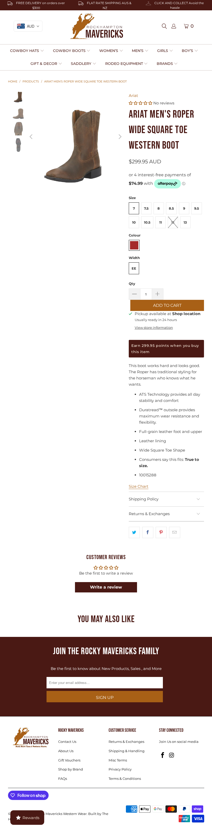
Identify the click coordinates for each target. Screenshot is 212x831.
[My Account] (174, 26)
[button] (27, 50)
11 (160, 222)
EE (134, 268)
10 (134, 222)
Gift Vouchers (69, 760)
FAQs (62, 778)
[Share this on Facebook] (147, 532)
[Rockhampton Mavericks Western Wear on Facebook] (163, 755)
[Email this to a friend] (174, 532)
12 (173, 222)
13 (185, 222)
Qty (132, 283)
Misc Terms (118, 760)
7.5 (146, 208)
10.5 (147, 222)
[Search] (166, 26)
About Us (65, 751)
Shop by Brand (70, 769)
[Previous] (31, 137)
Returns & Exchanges (126, 741)
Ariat (133, 95)
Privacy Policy (120, 769)
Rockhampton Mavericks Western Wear (53, 814)
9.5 (196, 208)
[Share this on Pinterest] (161, 532)
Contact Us (67, 741)
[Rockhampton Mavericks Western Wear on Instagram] (172, 755)
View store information (154, 328)
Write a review (106, 587)
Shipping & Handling (127, 751)
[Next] (120, 137)
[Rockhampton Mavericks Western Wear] (96, 26)
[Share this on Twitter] (134, 532)
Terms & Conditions (125, 778)
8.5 (171, 208)
